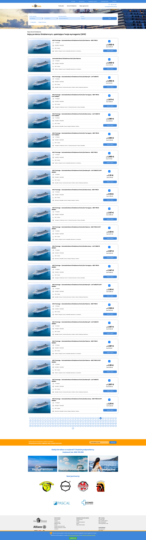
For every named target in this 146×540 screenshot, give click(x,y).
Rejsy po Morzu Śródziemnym (40, 34)
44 (50, 420)
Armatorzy (81, 1)
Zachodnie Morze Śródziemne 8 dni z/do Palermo (66, 58)
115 (52, 425)
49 (63, 420)
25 (90, 418)
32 (108, 418)
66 (105, 420)
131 (93, 425)
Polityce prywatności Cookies (88, 535)
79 (50, 423)
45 (52, 420)
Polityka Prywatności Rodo (59, 526)
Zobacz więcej (110, 50)
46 (55, 420)
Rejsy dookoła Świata (80, 524)
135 (103, 425)
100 (103, 423)
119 (63, 425)
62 (95, 420)
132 (95, 425)
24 (88, 418)
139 (113, 425)
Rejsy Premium (42, 22)
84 (63, 423)
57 (83, 420)
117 (58, 425)
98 (98, 423)
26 (93, 418)
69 (113, 420)
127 (83, 425)
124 (75, 425)
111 (42, 425)
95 (90, 423)
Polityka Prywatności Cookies (60, 527)
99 (100, 423)
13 (60, 418)
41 (42, 420)
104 (113, 423)
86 (68, 423)
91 (80, 423)
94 (88, 423)
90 (78, 423)
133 (98, 425)
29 (100, 418)
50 (65, 420)
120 (65, 425)
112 (45, 425)
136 (105, 425)
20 (78, 418)
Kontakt (114, 1)
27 (95, 418)
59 (88, 420)
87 (70, 423)
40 (40, 420)
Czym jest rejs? (102, 519)
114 (50, 425)
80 (52, 423)
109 (38, 425)
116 (55, 425)
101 (105, 423)
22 (83, 418)
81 (55, 423)
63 (98, 420)
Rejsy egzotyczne (84, 6)
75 (40, 423)
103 (110, 423)
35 (115, 418)
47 (58, 420)
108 (35, 425)
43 (47, 420)
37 (32, 420)
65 (103, 420)
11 (55, 418)
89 (75, 423)
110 (40, 425)
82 (58, 423)
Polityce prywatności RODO (73, 535)
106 (30, 425)
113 (47, 425)
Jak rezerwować (102, 529)
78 (47, 423)
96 (93, 423)
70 (115, 420)
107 (33, 425)
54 (75, 420)
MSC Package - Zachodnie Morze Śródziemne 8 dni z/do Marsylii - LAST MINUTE (75, 76)
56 (80, 420)
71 (30, 423)
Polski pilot (61, 6)
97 (95, 423)
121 (68, 425)
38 (35, 420)
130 (90, 425)
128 (85, 425)
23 (85, 418)
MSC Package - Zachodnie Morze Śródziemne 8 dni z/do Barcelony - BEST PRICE (75, 189)
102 (108, 423)
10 (52, 418)
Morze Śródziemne (71, 6)
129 (88, 425)
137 (108, 425)
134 (100, 425)
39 (37, 420)
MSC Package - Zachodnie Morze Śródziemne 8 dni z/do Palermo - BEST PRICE (75, 40)
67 (108, 420)
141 (73, 428)
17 (70, 418)
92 (83, 423)
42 (45, 420)
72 (32, 423)
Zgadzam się (73, 538)
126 (80, 425)
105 (115, 423)
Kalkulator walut (93, 1)
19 (75, 418)
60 (90, 420)
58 (85, 420)
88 (73, 423)
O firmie (73, 1)
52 (70, 420)
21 (80, 418)
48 (60, 420)
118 (60, 425)
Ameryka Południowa (80, 522)
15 (65, 418)
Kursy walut (101, 530)
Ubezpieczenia (104, 1)
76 (42, 423)
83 (60, 423)
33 (110, 418)
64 (100, 420)
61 (93, 420)
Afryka (77, 523)
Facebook (56, 529)
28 (98, 418)
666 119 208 (113, 4)
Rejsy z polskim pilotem (103, 520)
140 (115, 425)
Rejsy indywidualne (102, 522)
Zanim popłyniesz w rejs (103, 523)
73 (35, 423)
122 (70, 425)
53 (73, 420)
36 (30, 420)
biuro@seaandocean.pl (111, 6)
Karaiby (77, 520)
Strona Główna (57, 519)
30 (103, 418)
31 (105, 418)
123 (73, 425)
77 (45, 423)
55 (78, 420)
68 (110, 420)
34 (113, 418)
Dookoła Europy (79, 519)
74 (37, 423)
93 (85, 423)
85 (65, 423)
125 (78, 425)
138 (110, 425)
